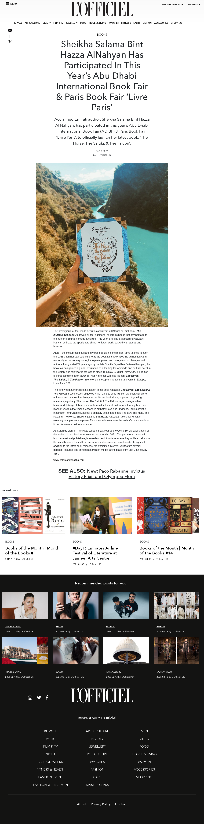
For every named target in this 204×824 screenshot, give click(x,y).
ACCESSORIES (161, 23)
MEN (144, 731)
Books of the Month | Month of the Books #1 (32, 551)
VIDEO (144, 739)
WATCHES (114, 23)
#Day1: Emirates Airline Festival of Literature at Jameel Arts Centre (95, 553)
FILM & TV (58, 23)
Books (102, 34)
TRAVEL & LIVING (97, 23)
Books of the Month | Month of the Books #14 (167, 551)
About (81, 804)
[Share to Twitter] (10, 42)
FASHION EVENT (50, 777)
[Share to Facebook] (10, 36)
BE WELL (18, 23)
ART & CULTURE (32, 23)
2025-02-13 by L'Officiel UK (19, 631)
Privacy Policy (101, 804)
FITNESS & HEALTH (130, 23)
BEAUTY (47, 23)
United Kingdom (171, 4)
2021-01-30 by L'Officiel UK (87, 564)
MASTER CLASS (97, 785)
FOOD (83, 23)
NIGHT (50, 754)
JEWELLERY (71, 23)
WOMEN (144, 762)
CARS (97, 777)
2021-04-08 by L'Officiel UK (154, 559)
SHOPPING (176, 23)
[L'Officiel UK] (102, 9)
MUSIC (50, 739)
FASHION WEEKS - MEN (50, 785)
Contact (121, 804)
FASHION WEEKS (50, 762)
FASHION (147, 23)
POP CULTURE (97, 754)
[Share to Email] (10, 31)
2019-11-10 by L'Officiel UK (19, 559)
